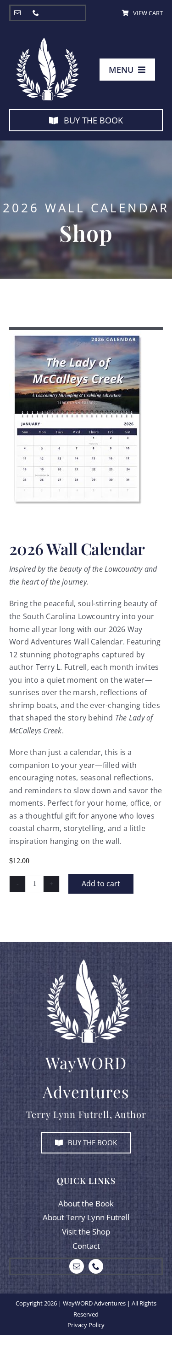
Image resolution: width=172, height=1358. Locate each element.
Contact (86, 1246)
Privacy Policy (86, 1325)
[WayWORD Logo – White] (45, 38)
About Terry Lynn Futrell (86, 1217)
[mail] (17, 13)
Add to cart (101, 883)
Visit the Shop (86, 1231)
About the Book (86, 1203)
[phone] (36, 13)
